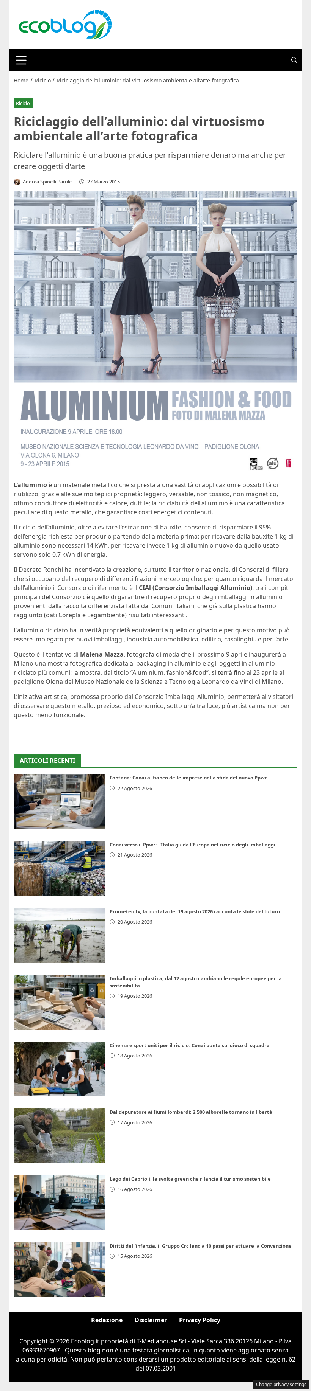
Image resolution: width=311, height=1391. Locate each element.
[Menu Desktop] (21, 60)
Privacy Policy (199, 1320)
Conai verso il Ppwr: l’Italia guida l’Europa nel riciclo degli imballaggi (192, 844)
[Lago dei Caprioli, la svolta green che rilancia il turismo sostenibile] (59, 1202)
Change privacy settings (281, 1384)
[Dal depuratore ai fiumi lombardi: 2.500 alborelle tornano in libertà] (59, 1135)
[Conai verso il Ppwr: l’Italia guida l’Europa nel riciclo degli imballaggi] (59, 868)
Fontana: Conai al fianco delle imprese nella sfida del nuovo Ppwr (188, 777)
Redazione (107, 1320)
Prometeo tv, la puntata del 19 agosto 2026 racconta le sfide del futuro (195, 911)
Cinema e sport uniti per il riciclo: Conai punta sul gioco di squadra (190, 1045)
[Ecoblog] (65, 24)
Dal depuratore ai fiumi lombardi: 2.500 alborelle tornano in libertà (191, 1111)
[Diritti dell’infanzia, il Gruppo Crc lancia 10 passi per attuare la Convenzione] (59, 1269)
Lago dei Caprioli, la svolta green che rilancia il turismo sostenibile (190, 1178)
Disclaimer (151, 1320)
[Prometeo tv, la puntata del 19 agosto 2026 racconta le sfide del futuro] (59, 935)
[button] (294, 60)
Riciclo (23, 103)
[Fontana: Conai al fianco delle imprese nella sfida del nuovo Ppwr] (59, 801)
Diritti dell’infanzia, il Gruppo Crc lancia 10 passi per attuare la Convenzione (201, 1245)
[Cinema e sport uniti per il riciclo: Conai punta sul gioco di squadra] (59, 1069)
